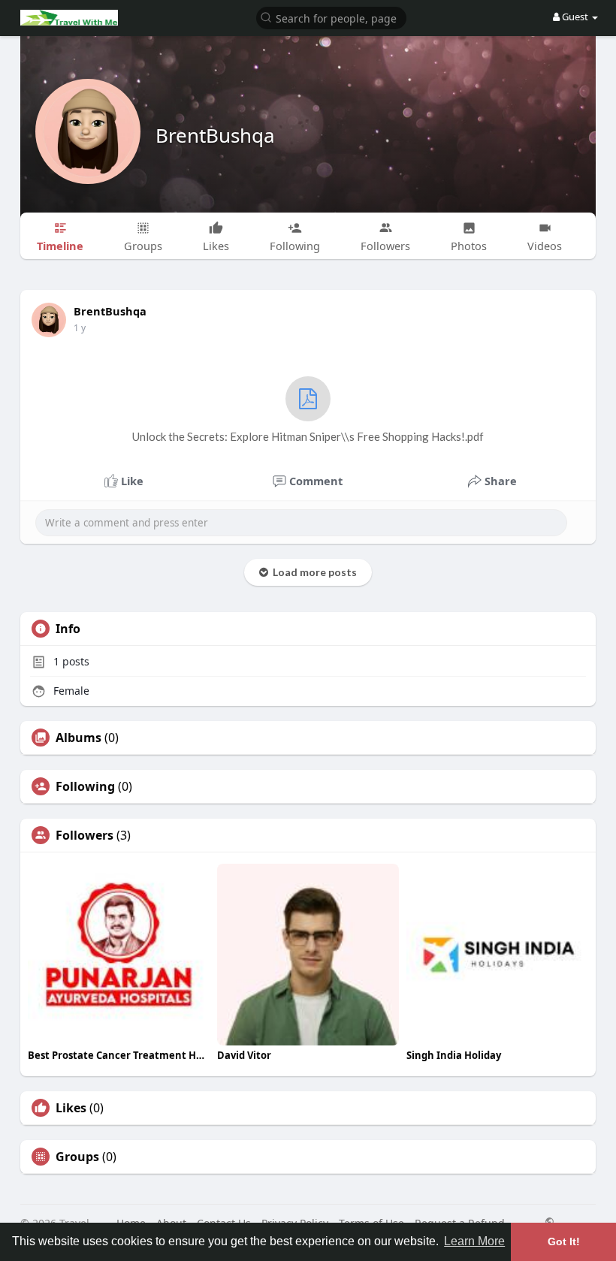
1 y (80, 327)
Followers (84, 835)
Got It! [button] (564, 1241)
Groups (77, 1157)
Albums (78, 738)
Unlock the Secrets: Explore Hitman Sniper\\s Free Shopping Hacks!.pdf (308, 436)
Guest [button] (575, 16)
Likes (71, 1108)
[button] (331, 17)
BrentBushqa (215, 135)
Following (85, 786)
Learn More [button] (474, 1241)
